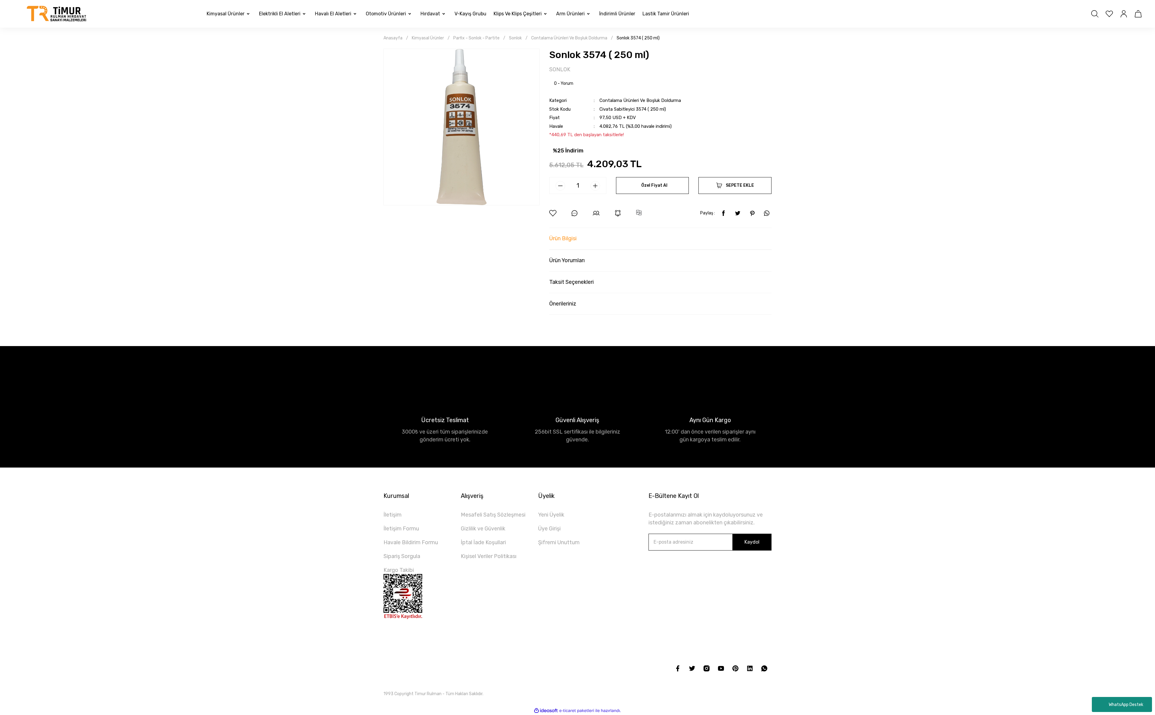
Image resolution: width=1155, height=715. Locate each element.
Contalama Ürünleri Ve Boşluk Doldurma (640, 100)
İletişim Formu (401, 528)
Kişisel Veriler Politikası (488, 556)
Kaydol (751, 542)
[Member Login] (1123, 14)
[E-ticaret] (576, 710)
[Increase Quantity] (595, 186)
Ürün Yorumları (567, 260)
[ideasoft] (546, 710)
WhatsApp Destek (1126, 704)
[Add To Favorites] (552, 213)
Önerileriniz (562, 303)
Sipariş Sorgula (401, 556)
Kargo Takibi (398, 570)
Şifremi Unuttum (559, 542)
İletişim (392, 514)
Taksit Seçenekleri (571, 282)
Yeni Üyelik (551, 514)
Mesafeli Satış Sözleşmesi (493, 514)
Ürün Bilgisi (563, 238)
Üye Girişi (549, 528)
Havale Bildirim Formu (410, 542)
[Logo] (56, 13)
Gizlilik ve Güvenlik (483, 528)
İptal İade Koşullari (483, 542)
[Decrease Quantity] (560, 186)
